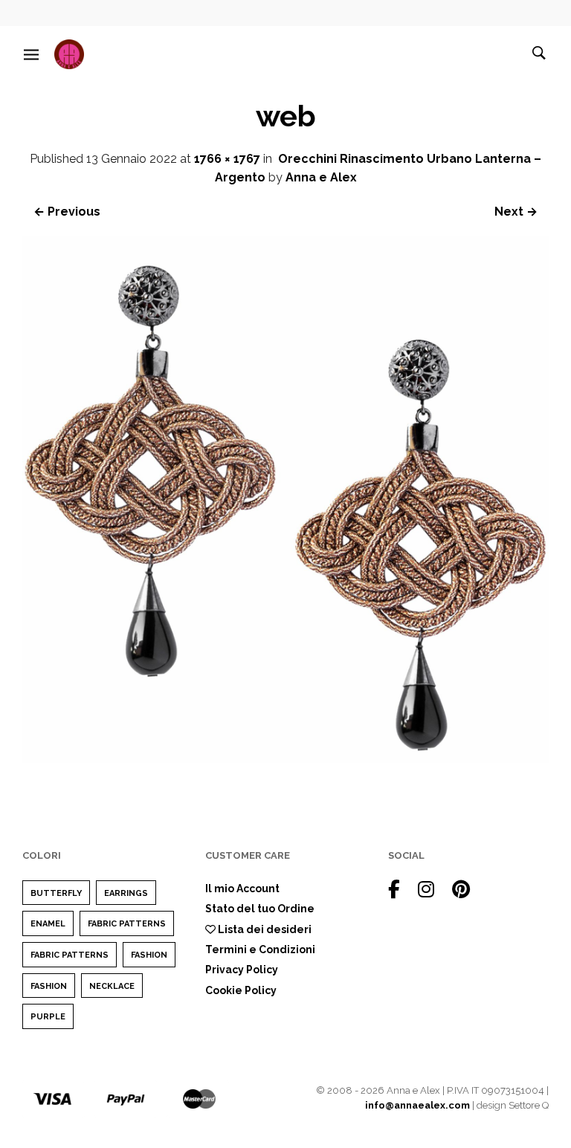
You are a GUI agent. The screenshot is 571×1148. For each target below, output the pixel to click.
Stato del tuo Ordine (259, 909)
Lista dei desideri (264, 929)
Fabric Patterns (127, 924)
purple (47, 1017)
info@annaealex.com (417, 1105)
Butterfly (56, 893)
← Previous (66, 211)
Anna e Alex (321, 177)
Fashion (149, 955)
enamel (47, 924)
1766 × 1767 (227, 159)
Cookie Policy (241, 990)
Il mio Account (242, 888)
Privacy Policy (241, 970)
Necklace (112, 986)
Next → (516, 211)
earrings (126, 893)
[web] (285, 759)
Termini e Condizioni (260, 949)
